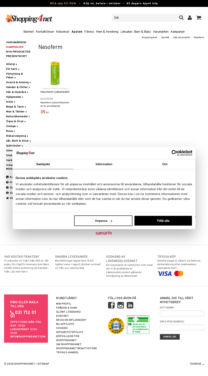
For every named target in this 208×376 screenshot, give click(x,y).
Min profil (63, 304)
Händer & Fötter (17, 87)
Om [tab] (164, 164)
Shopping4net (149, 37)
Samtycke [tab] (43, 164)
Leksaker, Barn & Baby (135, 32)
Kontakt (62, 316)
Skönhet (28, 32)
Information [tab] (104, 164)
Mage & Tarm (15, 107)
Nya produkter (18, 52)
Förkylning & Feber (14, 75)
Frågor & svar (66, 308)
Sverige (196, 364)
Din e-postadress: (172, 321)
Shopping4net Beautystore (76, 348)
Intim (10, 102)
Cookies (62, 328)
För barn (12, 69)
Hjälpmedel (14, 97)
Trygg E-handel (67, 352)
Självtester (14, 146)
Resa (10, 131)
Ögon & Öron (15, 121)
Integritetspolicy (69, 332)
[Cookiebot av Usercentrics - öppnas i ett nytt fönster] (174, 153)
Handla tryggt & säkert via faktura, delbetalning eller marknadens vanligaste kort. (179, 262)
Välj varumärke (181, 37)
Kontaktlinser (45, 32)
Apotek (77, 32)
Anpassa (101, 220)
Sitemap (43, 364)
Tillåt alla (163, 220)
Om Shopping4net (69, 344)
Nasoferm (199, 37)
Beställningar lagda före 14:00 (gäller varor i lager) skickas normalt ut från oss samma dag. (78, 262)
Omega (11, 126)
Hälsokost (62, 32)
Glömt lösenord (68, 312)
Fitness (89, 32)
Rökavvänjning (16, 136)
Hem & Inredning (107, 32)
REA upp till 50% (63, 3)
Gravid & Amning (17, 82)
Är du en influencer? (71, 320)
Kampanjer (178, 32)
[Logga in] (190, 18)
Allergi (11, 64)
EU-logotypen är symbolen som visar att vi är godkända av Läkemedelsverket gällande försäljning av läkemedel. (129, 266)
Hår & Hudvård (16, 92)
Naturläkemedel (17, 116)
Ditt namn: (167, 307)
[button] (199, 18)
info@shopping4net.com (28, 336)
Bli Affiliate (65, 324)
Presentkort (16, 56)
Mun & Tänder (15, 111)
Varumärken (161, 32)
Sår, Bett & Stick (17, 141)
